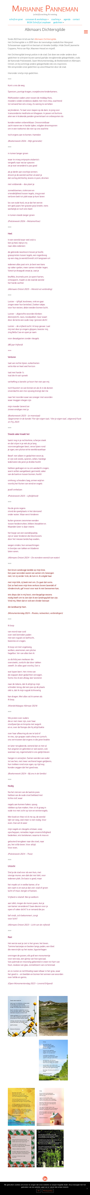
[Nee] (87, 1189)
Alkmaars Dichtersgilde (45, 39)
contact (76, 19)
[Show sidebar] (86, 32)
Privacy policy (47, 1191)
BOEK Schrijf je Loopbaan (39, 22)
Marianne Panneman (45, 8)
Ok (39, 1191)
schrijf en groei (16, 19)
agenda (67, 19)
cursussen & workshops (36, 19)
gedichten (57, 22)
